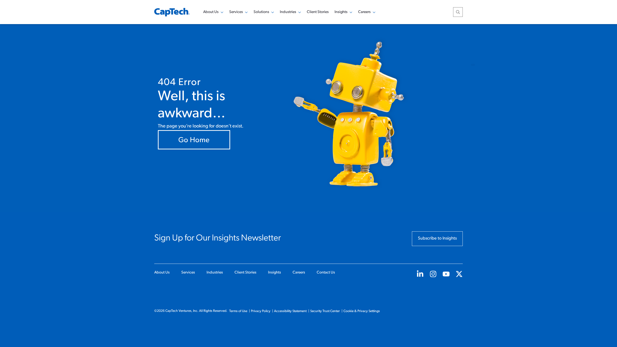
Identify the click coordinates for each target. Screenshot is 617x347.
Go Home (194, 140)
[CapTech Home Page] (172, 12)
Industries (215, 272)
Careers (299, 272)
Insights (274, 272)
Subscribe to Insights (437, 238)
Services (188, 272)
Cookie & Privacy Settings (361, 311)
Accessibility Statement (290, 311)
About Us (162, 272)
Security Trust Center (325, 311)
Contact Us (326, 272)
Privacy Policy (260, 311)
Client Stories (318, 12)
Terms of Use (238, 311)
